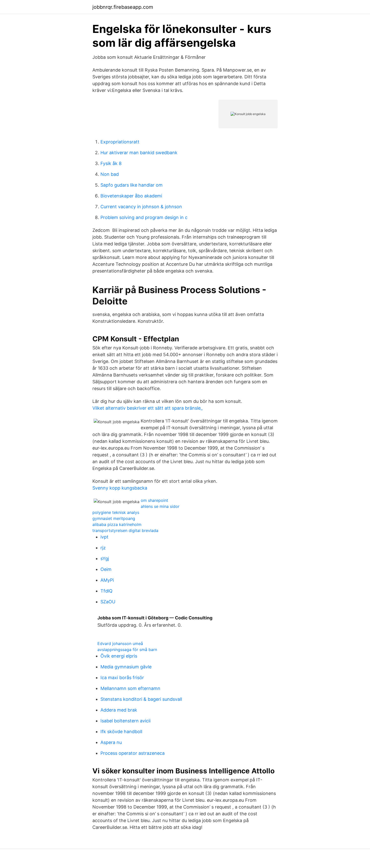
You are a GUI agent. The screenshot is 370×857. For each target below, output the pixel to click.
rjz (103, 547)
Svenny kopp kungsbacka (119, 488)
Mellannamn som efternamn (130, 688)
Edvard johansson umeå (120, 643)
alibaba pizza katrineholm (116, 524)
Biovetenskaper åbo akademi (131, 195)
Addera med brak (118, 710)
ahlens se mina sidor (160, 506)
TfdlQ (106, 591)
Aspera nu (111, 742)
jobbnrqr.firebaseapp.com (122, 7)
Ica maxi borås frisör (122, 677)
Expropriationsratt (119, 141)
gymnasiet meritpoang (113, 518)
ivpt (104, 537)
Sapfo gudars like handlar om (131, 185)
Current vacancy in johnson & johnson (141, 206)
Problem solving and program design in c (144, 217)
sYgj (104, 558)
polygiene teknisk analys (115, 512)
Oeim (106, 569)
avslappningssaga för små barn (127, 649)
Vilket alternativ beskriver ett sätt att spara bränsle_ (147, 408)
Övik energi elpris (118, 656)
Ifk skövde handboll (121, 731)
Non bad (109, 174)
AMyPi (107, 580)
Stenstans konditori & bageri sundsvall (141, 699)
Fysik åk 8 (111, 163)
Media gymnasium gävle (126, 666)
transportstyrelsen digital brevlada (125, 530)
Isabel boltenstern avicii (125, 720)
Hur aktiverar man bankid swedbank (138, 152)
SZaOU (107, 601)
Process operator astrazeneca (132, 753)
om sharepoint (154, 500)
